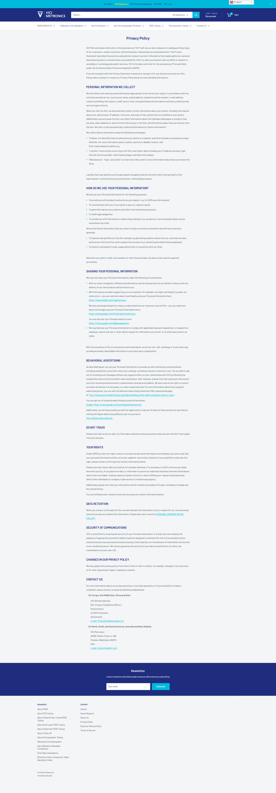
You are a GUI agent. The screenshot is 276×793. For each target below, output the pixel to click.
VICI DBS (158, 4)
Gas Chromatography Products (127, 26)
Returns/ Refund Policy (90, 726)
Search (83, 709)
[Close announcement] (271, 4)
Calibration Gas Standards (71, 26)
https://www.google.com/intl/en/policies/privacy (112, 313)
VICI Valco (108, 4)
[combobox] (120, 15)
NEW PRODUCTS (44, 26)
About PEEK (42, 709)
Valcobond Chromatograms (49, 742)
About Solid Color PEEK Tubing (51, 729)
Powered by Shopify (44, 776)
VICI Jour (168, 4)
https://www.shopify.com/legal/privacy (107, 300)
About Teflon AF (44, 733)
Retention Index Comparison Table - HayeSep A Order (53, 758)
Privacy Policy (86, 722)
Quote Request (87, 713)
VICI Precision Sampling (141, 4)
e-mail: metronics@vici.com (104, 648)
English (237, 2)
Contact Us (201, 26)
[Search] (196, 15)
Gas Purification (98, 26)
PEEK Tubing (155, 26)
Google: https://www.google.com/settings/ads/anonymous (113, 404)
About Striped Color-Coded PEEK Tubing (52, 719)
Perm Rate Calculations (47, 753)
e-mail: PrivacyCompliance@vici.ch (107, 621)
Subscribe (160, 686)
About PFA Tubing (45, 713)
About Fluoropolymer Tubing (50, 737)
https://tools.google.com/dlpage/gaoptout (109, 323)
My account (210, 16)
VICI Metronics (121, 4)
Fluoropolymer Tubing (178, 26)
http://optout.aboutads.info (99, 418)
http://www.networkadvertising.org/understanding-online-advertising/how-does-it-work (131, 395)
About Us (84, 717)
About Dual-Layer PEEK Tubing (51, 725)
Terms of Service (88, 730)
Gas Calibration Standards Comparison (48, 747)
